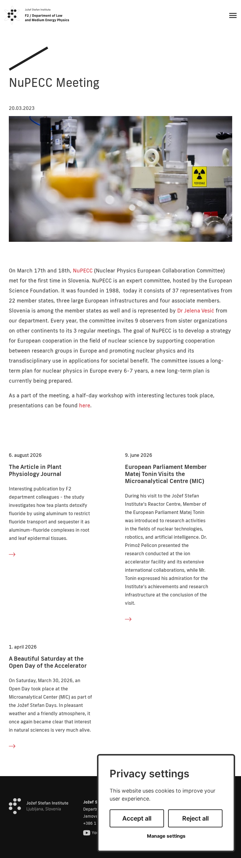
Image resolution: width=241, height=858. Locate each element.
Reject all (195, 818)
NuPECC (83, 270)
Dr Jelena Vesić (195, 310)
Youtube (99, 832)
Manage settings (166, 836)
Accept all (136, 818)
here (84, 405)
